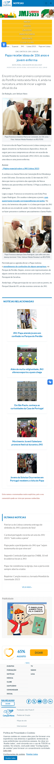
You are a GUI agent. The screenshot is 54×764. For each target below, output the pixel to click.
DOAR (8, 704)
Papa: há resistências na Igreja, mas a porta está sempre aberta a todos (26, 567)
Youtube (39, 701)
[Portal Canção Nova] (7, 3)
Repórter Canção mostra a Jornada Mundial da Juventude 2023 (26, 578)
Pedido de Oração (23, 715)
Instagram (45, 701)
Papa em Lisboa (27, 34)
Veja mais (27, 587)
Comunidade (12, 690)
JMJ (22, 46)
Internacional (22, 726)
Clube (9, 682)
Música (10, 678)
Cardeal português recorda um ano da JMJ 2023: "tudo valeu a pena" (24, 536)
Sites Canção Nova (50, 3)
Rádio (33, 670)
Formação (11, 670)
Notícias (10, 674)
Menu (46, 3)
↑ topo (27, 663)
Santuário (11, 686)
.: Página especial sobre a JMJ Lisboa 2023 (20, 168)
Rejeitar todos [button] (32, 754)
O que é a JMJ (27, 42)
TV (32, 666)
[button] (3, 44)
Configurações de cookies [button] (14, 754)
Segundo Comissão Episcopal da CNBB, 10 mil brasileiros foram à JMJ (26, 557)
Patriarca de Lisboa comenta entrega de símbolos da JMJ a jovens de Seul (23, 526)
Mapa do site (22, 721)
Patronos (27, 38)
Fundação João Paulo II (25, 710)
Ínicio (27, 22)
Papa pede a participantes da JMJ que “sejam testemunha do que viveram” (25, 547)
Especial (15, 46)
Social (10, 694)
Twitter (34, 701)
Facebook (29, 701)
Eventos (10, 666)
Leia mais (7, 750)
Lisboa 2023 (31, 46)
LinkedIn (50, 701)
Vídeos (27, 26)
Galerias (27, 30)
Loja (33, 674)
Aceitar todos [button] (11, 758)
